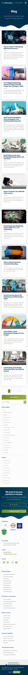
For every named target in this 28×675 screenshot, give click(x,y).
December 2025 (6, 460)
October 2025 (6, 467)
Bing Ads (5, 415)
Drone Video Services (7, 626)
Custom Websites (7, 599)
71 (18, 391)
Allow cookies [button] (16, 672)
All (3, 410)
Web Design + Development (9, 596)
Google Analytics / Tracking (9, 427)
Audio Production (6, 615)
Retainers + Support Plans (8, 640)
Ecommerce (5, 420)
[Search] (25, 402)
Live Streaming (6, 622)
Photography (6, 620)
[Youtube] (16, 562)
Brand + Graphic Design (8, 636)
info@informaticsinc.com (10, 554)
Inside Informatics (7, 447)
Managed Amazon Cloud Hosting (10, 650)
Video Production (6, 617)
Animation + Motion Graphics (9, 624)
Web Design (5, 440)
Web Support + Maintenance (9, 654)
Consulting (5, 642)
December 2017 (6, 470)
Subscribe (13, 397)
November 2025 (6, 462)
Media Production (7, 432)
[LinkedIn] (7, 562)
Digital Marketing (6, 571)
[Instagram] (12, 562)
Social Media (6, 437)
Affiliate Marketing (7, 412)
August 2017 (6, 480)
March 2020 (5, 465)
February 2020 (6, 483)
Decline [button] (10, 672)
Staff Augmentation (7, 587)
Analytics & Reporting (7, 591)
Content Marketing (7, 417)
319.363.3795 (15, 504)
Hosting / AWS (6, 430)
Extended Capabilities (7, 633)
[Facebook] (4, 562)
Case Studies (6, 445)
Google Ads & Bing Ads (8, 576)
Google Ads (5, 425)
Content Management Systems (9, 601)
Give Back (5, 452)
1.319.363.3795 (18, 3)
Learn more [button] (15, 669)
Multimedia (5, 450)
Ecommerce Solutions (7, 603)
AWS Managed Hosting (7, 647)
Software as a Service (7, 638)
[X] (10, 563)
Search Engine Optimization (9, 435)
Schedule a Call (14, 511)
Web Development (7, 442)
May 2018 (5, 475)
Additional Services (7, 589)
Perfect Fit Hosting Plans (8, 652)
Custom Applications (7, 605)
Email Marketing (6, 422)
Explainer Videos (6, 628)
